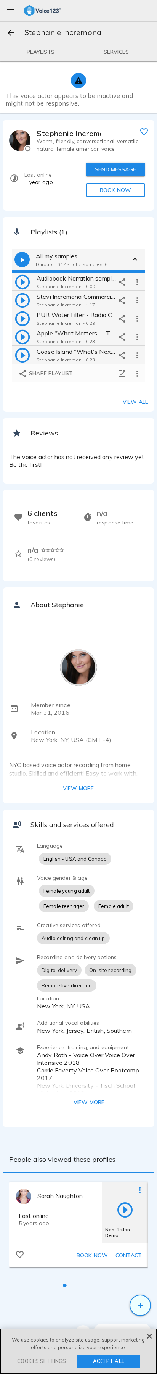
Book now (92, 1255)
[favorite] (144, 131)
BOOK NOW (115, 190)
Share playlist (50, 373)
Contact (128, 1255)
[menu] (10, 10)
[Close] (149, 1336)
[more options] (137, 281)
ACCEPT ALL (108, 1361)
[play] (22, 281)
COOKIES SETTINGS (41, 1361)
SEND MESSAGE (115, 169)
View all (135, 401)
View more (78, 788)
